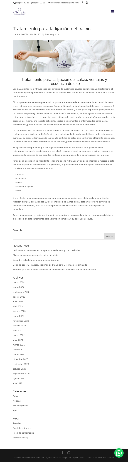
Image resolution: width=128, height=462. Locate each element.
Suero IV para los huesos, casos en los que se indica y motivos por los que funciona (54, 269)
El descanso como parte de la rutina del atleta (35, 255)
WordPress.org (20, 437)
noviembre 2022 (21, 321)
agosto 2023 (19, 297)
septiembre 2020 (21, 373)
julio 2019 (17, 383)
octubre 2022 (19, 325)
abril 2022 (18, 330)
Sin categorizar (52, 34)
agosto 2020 (19, 378)
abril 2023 (18, 306)
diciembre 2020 (20, 359)
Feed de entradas (21, 428)
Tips (15, 410)
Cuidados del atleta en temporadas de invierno (36, 260)
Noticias (17, 401)
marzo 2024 (19, 282)
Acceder (17, 423)
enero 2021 (18, 354)
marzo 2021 (19, 344)
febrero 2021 (19, 349)
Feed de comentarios (23, 433)
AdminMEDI (22, 34)
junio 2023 (18, 301)
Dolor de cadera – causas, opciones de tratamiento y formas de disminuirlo (50, 265)
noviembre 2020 (21, 364)
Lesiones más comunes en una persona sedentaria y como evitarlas (46, 250)
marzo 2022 (19, 335)
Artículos (17, 396)
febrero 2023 (19, 311)
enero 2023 (18, 316)
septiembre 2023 (21, 292)
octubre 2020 (19, 369)
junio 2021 (18, 340)
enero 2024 (18, 287)
